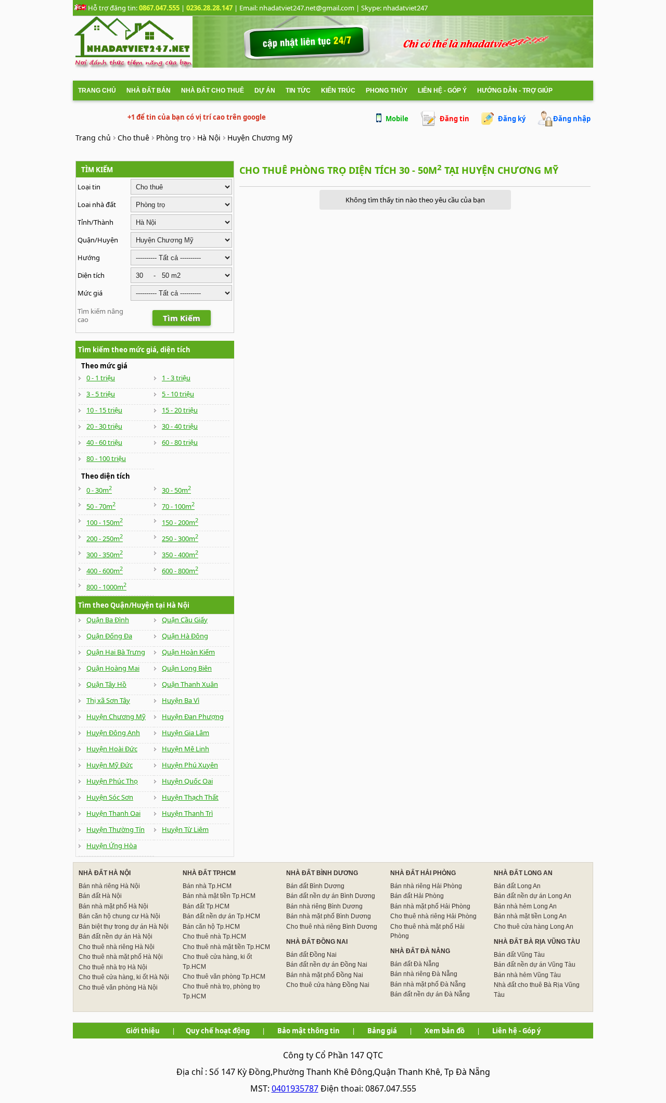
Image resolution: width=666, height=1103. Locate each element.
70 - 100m (178, 506)
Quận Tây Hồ (106, 684)
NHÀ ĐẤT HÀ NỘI (105, 873)
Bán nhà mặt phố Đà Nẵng (428, 984)
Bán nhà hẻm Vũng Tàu (527, 975)
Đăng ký (512, 118)
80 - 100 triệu (106, 458)
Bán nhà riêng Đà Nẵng (423, 974)
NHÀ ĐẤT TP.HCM (209, 873)
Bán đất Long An (517, 886)
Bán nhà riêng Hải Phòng (426, 886)
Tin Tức (298, 90)
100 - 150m (104, 522)
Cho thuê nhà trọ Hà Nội (113, 967)
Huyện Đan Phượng (193, 716)
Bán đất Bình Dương (315, 886)
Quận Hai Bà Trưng (115, 652)
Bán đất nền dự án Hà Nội (115, 936)
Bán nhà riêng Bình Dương (324, 906)
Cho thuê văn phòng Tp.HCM (224, 976)
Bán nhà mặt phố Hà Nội (113, 906)
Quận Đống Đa (109, 635)
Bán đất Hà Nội (100, 896)
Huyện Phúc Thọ (112, 781)
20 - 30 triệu (104, 426)
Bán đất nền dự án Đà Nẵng (430, 994)
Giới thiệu (143, 1030)
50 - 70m (101, 506)
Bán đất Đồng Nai (311, 954)
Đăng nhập (572, 118)
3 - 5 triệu (100, 394)
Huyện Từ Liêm (185, 829)
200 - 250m (104, 538)
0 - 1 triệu (100, 377)
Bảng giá (382, 1030)
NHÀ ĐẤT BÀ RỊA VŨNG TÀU (537, 941)
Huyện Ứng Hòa (111, 845)
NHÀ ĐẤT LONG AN (523, 873)
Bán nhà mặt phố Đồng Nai (324, 975)
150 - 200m (180, 522)
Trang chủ (97, 90)
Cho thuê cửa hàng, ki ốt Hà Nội (124, 977)
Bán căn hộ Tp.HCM (211, 926)
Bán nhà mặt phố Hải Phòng (430, 906)
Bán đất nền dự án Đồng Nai (326, 964)
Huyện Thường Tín (115, 829)
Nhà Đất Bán (148, 90)
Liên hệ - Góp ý (442, 90)
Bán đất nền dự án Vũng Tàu (534, 964)
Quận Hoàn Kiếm (188, 652)
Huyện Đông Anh (113, 732)
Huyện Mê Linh (185, 748)
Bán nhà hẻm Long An (525, 906)
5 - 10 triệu (178, 394)
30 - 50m (176, 490)
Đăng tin (454, 118)
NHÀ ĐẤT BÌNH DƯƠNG (322, 873)
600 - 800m (180, 570)
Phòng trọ (173, 138)
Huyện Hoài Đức (111, 748)
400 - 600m (104, 570)
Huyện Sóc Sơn (109, 797)
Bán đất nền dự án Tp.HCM (221, 916)
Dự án (264, 90)
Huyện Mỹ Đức (109, 764)
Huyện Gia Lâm (185, 732)
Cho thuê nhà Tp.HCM (214, 936)
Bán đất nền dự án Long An (532, 896)
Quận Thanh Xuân (190, 684)
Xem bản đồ (445, 1030)
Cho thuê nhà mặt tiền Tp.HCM (226, 947)
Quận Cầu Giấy (185, 619)
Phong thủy (386, 90)
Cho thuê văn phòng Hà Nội (118, 987)
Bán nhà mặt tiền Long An (530, 916)
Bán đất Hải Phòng (417, 896)
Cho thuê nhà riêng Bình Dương (331, 926)
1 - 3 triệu (176, 377)
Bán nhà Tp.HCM (207, 886)
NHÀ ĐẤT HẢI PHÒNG (423, 873)
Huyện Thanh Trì (187, 813)
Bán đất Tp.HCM (206, 906)
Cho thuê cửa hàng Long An (533, 926)
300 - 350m (104, 554)
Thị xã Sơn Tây (108, 700)
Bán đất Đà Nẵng (414, 964)
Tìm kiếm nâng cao (100, 315)
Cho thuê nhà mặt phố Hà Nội (121, 956)
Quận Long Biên (187, 668)
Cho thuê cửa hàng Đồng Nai (327, 985)
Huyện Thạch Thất (190, 797)
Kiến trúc (338, 90)
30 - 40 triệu (180, 426)
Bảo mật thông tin (308, 1030)
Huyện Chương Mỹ (259, 138)
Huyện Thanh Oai (113, 813)
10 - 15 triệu (104, 410)
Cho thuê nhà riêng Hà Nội (117, 947)
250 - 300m (180, 538)
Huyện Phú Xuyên (190, 764)
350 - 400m (180, 554)
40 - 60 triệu (104, 442)
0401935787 (295, 1088)
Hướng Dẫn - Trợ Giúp (515, 90)
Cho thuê (133, 138)
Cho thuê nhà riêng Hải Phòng (433, 916)
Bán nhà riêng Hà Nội (109, 886)
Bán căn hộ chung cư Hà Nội (119, 916)
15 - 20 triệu (180, 410)
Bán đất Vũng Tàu (519, 954)
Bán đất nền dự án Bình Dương (330, 896)
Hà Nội (209, 138)
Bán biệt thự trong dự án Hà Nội (124, 926)
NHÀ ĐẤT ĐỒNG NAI (317, 941)
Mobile (397, 118)
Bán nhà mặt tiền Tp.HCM (219, 896)
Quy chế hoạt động (218, 1030)
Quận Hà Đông (185, 635)
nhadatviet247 (405, 7)
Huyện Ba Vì (180, 700)
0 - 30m (99, 490)
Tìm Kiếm (181, 318)
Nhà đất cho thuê (212, 90)
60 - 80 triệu (180, 442)
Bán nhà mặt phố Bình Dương (328, 916)
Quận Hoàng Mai (112, 668)
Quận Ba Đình (107, 619)
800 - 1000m (106, 587)
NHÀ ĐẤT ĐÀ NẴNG (420, 951)
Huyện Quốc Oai (187, 781)
